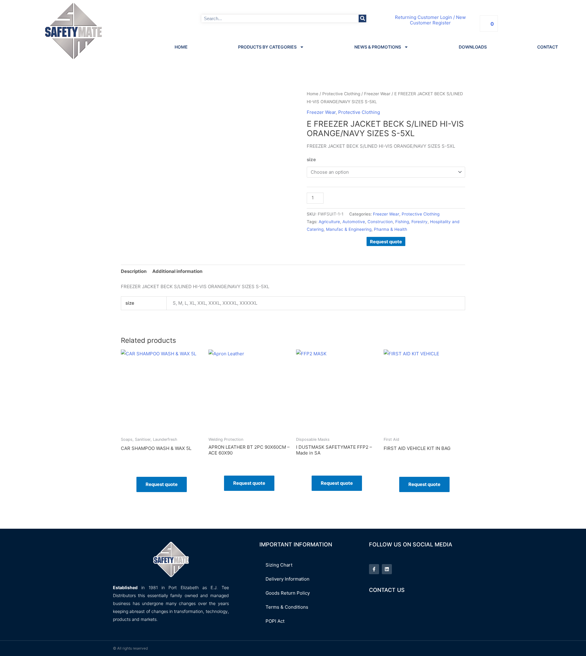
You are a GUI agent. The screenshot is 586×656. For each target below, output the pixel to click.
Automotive (353, 221)
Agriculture (329, 221)
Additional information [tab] (177, 271)
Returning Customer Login (423, 17)
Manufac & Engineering (348, 229)
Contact (547, 46)
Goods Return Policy (288, 593)
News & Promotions (377, 46)
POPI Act (275, 621)
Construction (380, 221)
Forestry (419, 221)
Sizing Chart (279, 565)
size (311, 159)
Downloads (473, 46)
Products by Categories (267, 46)
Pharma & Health (390, 229)
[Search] (362, 18)
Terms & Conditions (287, 607)
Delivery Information (287, 579)
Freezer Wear (377, 93)
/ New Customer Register (438, 20)
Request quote (386, 242)
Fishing (402, 221)
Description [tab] (133, 271)
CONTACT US (387, 590)
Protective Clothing (341, 93)
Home (181, 46)
